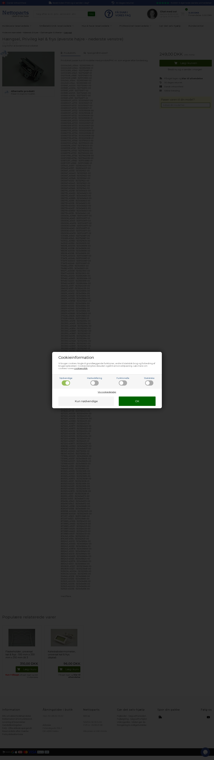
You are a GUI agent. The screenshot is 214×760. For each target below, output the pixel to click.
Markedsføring (94, 378)
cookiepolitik (81, 368)
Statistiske (149, 378)
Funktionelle (123, 378)
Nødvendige (66, 378)
